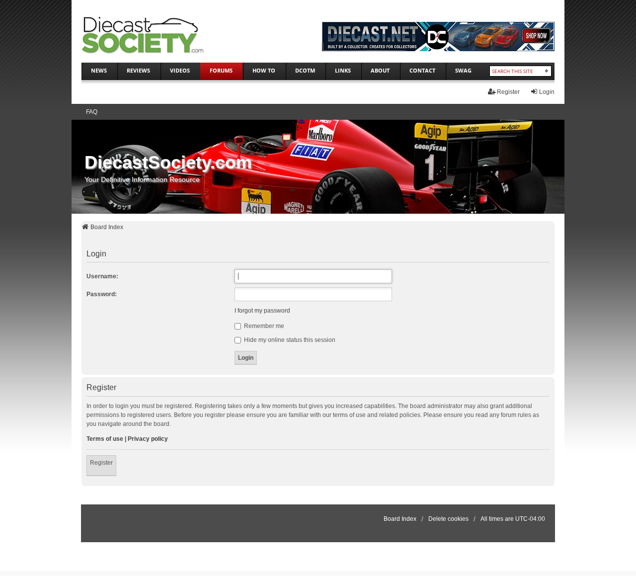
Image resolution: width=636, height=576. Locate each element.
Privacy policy (148, 438)
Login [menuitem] (547, 91)
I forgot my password (262, 310)
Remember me (263, 326)
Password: (101, 294)
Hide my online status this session (288, 339)
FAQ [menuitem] (91, 111)
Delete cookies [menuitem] (448, 518)
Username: (102, 276)
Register (101, 462)
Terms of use (104, 438)
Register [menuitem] (508, 91)
